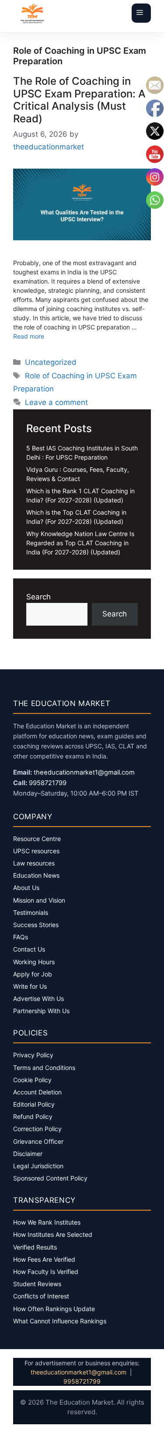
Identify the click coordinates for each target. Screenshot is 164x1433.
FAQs (20, 937)
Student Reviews (37, 1284)
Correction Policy (37, 1128)
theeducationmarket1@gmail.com (84, 772)
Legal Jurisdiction (38, 1166)
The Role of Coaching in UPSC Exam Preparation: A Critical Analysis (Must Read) (79, 100)
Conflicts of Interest (41, 1296)
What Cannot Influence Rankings (59, 1321)
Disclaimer (27, 1153)
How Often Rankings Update (54, 1308)
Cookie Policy (32, 1079)
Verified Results (35, 1247)
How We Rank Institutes (46, 1222)
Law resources (34, 863)
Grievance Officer (38, 1141)
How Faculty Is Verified (45, 1271)
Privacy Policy (33, 1055)
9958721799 (47, 783)
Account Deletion (37, 1092)
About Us (26, 887)
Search (38, 596)
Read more (28, 336)
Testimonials (30, 912)
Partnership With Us (41, 1010)
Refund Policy (32, 1116)
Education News (36, 875)
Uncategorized (51, 362)
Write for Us (30, 986)
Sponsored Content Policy (50, 1178)
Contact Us (29, 949)
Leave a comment (56, 402)
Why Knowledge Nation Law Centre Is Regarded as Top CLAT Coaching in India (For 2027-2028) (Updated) (80, 543)
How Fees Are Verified (44, 1259)
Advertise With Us (38, 998)
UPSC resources (36, 851)
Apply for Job (32, 974)
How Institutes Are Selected (52, 1234)
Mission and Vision (39, 900)
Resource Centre (37, 838)
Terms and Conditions (44, 1067)
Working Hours (34, 962)
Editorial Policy (34, 1104)
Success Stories (36, 924)
